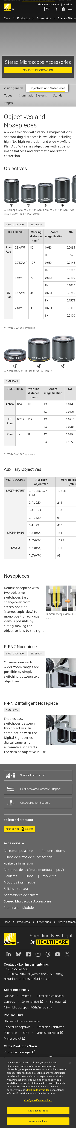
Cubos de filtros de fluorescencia (28, 857)
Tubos (28, 876)
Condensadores (53, 851)
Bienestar (55, 1002)
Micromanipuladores (19, 851)
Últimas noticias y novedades (22, 1021)
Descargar (19, 829)
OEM (26, 1033)
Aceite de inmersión (18, 863)
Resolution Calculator (50, 1027)
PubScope (10, 1033)
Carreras (9, 1002)
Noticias (9, 996)
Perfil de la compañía (50, 996)
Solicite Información (38, 70)
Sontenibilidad (30, 1002)
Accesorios (44, 18)
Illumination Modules (19, 907)
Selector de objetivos (17, 1027)
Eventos (26, 996)
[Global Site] (62, 9)
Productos (23, 18)
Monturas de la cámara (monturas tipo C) (34, 869)
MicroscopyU (12, 1038)
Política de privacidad (38, 1089)
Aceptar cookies (38, 1121)
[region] (38, 1092)
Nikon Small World (47, 1033)
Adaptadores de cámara (21, 895)
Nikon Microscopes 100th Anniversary (28, 1007)
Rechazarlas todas (38, 1110)
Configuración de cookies (38, 1100)
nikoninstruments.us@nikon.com (28, 978)
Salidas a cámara (16, 888)
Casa (7, 18)
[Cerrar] (70, 1063)
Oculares (10, 876)
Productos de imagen (17, 1052)
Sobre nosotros (15, 990)
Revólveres (48, 876)
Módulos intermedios (20, 882)
